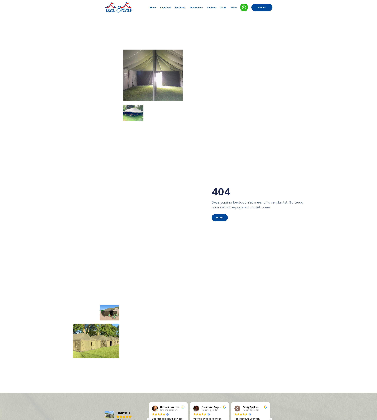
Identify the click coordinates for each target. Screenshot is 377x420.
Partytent (180, 7)
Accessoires (196, 7)
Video (234, 7)
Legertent (165, 7)
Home (153, 7)
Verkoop (211, 7)
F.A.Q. (223, 7)
